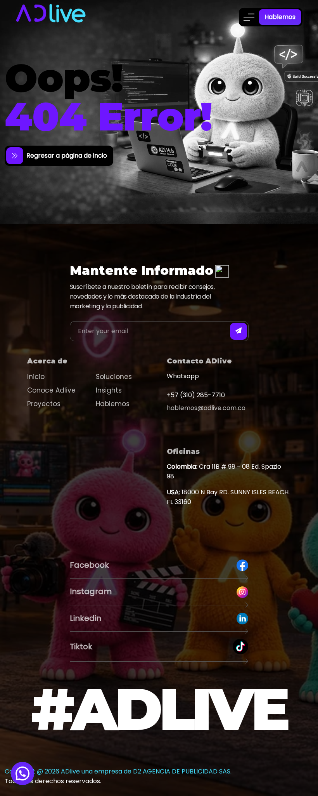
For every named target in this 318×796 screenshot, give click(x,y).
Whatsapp (183, 376)
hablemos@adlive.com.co (206, 407)
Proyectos (43, 403)
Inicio (36, 376)
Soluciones (114, 376)
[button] (22, 773)
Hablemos (280, 16)
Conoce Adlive (51, 390)
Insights (109, 390)
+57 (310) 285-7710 (196, 395)
